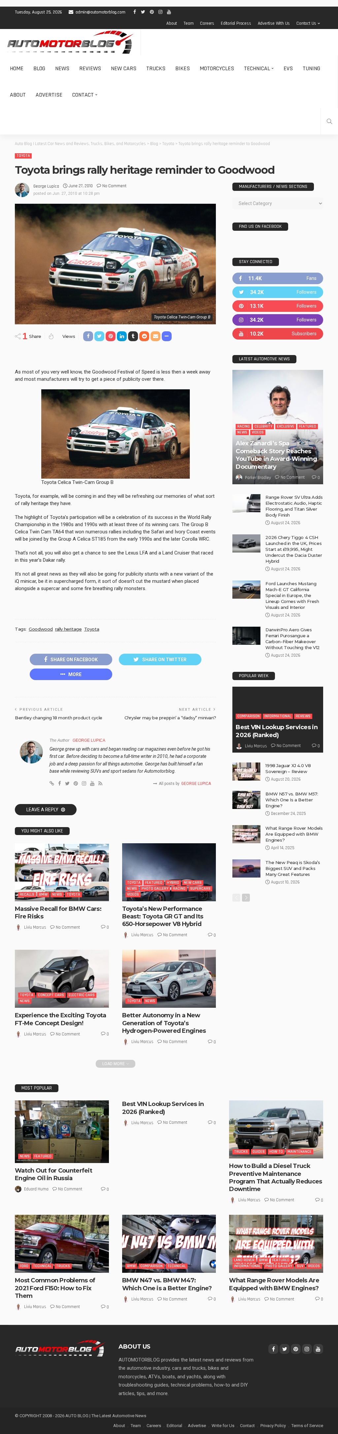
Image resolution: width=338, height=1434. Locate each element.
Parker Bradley (258, 477)
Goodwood (41, 629)
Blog (39, 68)
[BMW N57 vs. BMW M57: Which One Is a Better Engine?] (246, 800)
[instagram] (277, 320)
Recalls (27, 894)
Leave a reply (42, 809)
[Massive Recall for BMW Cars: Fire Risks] (62, 872)
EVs (288, 68)
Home (16, 68)
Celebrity (263, 426)
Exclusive (285, 426)
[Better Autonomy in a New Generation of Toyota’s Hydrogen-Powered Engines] (169, 979)
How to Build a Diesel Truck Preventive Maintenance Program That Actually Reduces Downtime (275, 1177)
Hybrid (173, 882)
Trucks (155, 68)
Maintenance (299, 1151)
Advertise (49, 95)
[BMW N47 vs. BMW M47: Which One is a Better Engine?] (169, 1244)
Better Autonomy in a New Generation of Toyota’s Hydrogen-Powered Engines (164, 1023)
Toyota (23, 155)
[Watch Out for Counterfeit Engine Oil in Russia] (62, 1131)
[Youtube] (277, 334)
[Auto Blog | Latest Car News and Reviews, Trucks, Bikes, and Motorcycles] (60, 1348)
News (62, 68)
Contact (83, 95)
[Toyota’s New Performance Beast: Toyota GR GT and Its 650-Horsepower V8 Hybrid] (169, 872)
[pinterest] (277, 306)
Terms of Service (307, 1425)
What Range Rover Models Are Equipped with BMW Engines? (293, 834)
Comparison (248, 716)
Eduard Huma (36, 1189)
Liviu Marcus (35, 927)
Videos (133, 894)
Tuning (311, 68)
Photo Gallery (155, 888)
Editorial (174, 1425)
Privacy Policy (273, 1425)
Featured (153, 882)
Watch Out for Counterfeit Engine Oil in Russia (53, 1174)
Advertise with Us (274, 23)
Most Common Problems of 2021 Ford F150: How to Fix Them (55, 1288)
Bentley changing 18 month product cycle (58, 717)
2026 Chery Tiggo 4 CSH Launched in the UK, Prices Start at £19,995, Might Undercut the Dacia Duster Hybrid (293, 549)
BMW (43, 894)
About (171, 23)
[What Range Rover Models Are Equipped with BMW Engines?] (246, 834)
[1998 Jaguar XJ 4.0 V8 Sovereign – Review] (246, 771)
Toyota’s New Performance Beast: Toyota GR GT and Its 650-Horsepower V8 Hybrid (162, 916)
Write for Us (223, 1425)
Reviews (90, 68)
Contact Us (306, 23)
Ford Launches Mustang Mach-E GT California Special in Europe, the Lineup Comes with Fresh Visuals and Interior (292, 595)
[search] (329, 121)
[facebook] (277, 278)
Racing (179, 888)
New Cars (123, 68)
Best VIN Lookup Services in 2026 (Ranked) (277, 731)
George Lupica (46, 186)
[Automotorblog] (70, 42)
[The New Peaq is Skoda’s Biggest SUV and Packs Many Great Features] (246, 868)
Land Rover (244, 1260)
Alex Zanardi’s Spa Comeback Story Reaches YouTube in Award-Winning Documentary (276, 455)
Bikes (182, 68)
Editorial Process (236, 23)
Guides (259, 1151)
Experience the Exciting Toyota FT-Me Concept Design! (60, 1019)
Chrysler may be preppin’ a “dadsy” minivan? (170, 717)
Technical (257, 68)
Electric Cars (82, 995)
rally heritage (68, 629)
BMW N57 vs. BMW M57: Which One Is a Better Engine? (291, 799)
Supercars (200, 888)
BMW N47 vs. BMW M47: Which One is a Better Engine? (167, 1284)
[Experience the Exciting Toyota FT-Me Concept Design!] (62, 979)
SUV (300, 1266)
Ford (24, 1266)
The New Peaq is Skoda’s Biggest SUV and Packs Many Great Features (292, 868)
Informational (277, 716)
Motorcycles (217, 68)
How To (276, 1151)
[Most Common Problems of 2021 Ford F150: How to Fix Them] (62, 1244)
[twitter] (277, 292)
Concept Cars (51, 995)
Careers (207, 23)
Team (188, 23)
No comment (114, 186)
